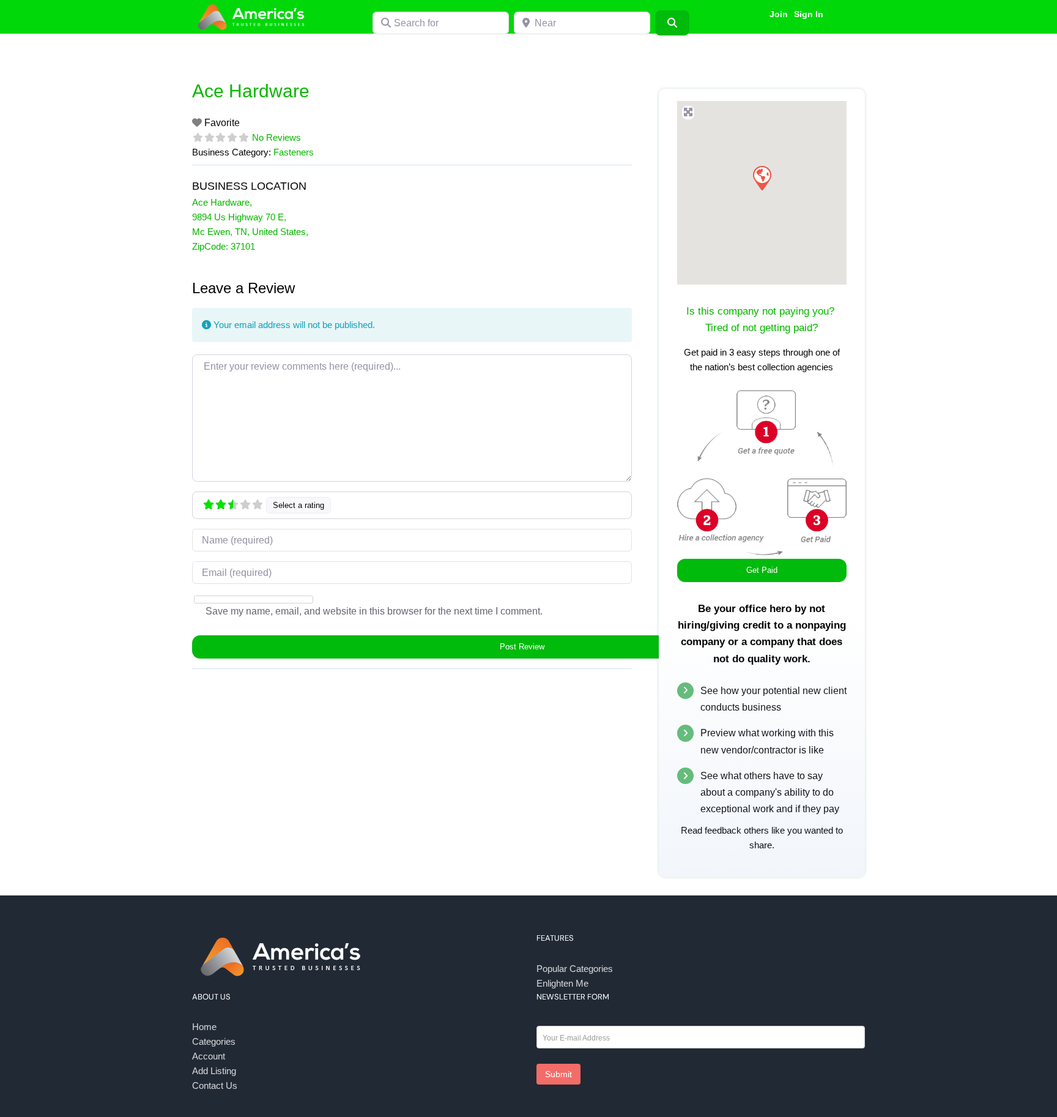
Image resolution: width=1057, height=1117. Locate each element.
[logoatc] (253, 5)
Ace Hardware (251, 91)
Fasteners (293, 152)
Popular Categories (574, 968)
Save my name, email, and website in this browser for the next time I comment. (374, 611)
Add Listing (214, 1071)
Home (204, 1027)
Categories (214, 1041)
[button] (761, 177)
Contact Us (214, 1085)
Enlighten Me (562, 983)
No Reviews (276, 137)
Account (208, 1056)
